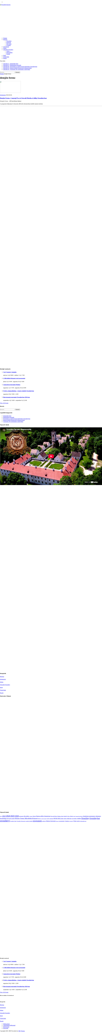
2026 (17, 816)
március (69, 818)
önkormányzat (83, 821)
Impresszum (6, 1026)
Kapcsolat (5, 1028)
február (34, 816)
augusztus (21, 816)
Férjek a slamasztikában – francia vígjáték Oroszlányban (18, 391)
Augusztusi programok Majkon (11, 384)
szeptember (62, 821)
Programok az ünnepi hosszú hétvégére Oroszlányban (16, 418)
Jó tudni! (8, 45)
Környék (8, 42)
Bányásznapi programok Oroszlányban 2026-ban (16, 397)
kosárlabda (3, 818)
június (71, 816)
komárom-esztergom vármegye (92, 816)
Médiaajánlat (6, 1024)
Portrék (8, 54)
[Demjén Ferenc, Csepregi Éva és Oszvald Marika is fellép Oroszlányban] (10, 92)
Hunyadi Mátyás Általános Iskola (57, 816)
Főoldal (5, 38)
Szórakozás (6, 46)
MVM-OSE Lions (58, 818)
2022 (1, 816)
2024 (8, 816)
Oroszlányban (94, 818)
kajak (74, 816)
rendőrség (44, 821)
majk (48, 818)
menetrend (51, 818)
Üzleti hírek (6, 57)
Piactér (5, 58)
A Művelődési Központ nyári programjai (14, 378)
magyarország (44, 818)
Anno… (8, 51)
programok (37, 821)
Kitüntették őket (7, 416)
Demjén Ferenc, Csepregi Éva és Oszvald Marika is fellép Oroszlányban (23, 98)
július (68, 816)
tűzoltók (71, 821)
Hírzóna (5, 39)
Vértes (74, 821)
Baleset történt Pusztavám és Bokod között (14, 420)
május (65, 818)
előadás (31, 816)
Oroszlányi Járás (13, 821)
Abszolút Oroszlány (8, 49)
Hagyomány (9, 52)
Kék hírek (8, 44)
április (78, 821)
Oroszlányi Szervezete (21, 821)
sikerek (57, 821)
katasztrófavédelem (79, 816)
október (79, 818)
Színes (4, 48)
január (65, 816)
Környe (39, 818)
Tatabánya (67, 821)
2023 (4, 816)
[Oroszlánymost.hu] (51, 4)
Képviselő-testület (11, 818)
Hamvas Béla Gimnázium (43, 816)
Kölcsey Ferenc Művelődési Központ (26, 818)
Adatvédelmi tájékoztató (9, 1025)
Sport (4, 55)
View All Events (4, 403)
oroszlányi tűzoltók (29, 821)
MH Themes (21, 1031)
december (26, 816)
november (74, 818)
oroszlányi (5, 820)
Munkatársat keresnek (8, 417)
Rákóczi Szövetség (51, 821)
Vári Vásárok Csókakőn (9, 372)
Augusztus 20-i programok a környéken (13, 421)
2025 (13, 816)
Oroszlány (9, 41)
